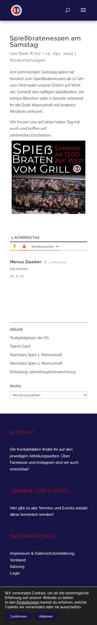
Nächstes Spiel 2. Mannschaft (36, 363)
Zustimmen (18, 616)
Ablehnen (46, 616)
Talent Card (20, 346)
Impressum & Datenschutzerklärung (42, 553)
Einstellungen (28, 602)
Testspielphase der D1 (29, 338)
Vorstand (18, 560)
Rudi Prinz (30, 54)
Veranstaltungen (28, 60)
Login (15, 573)
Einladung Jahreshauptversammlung (43, 372)
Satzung (17, 566)
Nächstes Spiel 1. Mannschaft (36, 355)
